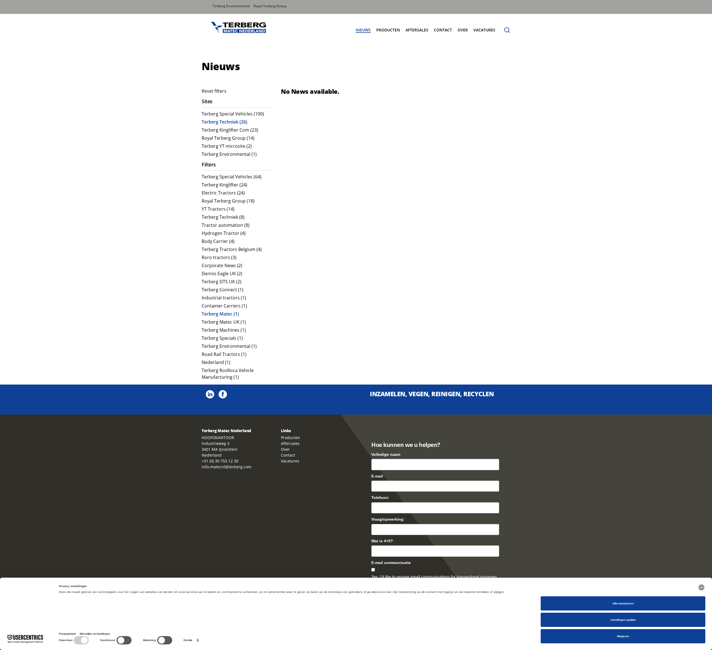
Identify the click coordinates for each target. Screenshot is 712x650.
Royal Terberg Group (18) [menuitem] (228, 201)
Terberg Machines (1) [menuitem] (224, 330)
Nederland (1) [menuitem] (216, 362)
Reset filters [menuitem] (214, 91)
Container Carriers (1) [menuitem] (224, 306)
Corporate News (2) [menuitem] (222, 265)
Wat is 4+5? (382, 541)
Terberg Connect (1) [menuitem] (222, 290)
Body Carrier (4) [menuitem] (218, 241)
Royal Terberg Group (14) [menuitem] (228, 138)
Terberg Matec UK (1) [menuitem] (224, 322)
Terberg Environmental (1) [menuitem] (229, 154)
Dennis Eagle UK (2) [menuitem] (222, 273)
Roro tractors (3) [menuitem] (219, 257)
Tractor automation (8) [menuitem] (225, 225)
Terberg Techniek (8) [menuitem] (223, 217)
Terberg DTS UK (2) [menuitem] (221, 282)
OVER (463, 30)
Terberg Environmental (231, 6)
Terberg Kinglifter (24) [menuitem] (224, 185)
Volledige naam (385, 454)
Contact (443, 30)
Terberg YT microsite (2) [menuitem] (227, 146)
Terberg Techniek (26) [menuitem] (224, 122)
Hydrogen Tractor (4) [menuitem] (224, 233)
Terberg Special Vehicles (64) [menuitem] (231, 177)
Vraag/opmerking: (388, 519)
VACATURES (484, 30)
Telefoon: (380, 497)
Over (285, 449)
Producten (290, 437)
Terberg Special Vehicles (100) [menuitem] (233, 114)
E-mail (377, 476)
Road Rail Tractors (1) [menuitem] (224, 354)
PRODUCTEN (388, 30)
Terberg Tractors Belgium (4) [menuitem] (232, 249)
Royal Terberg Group (270, 6)
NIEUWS (363, 30)
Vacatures (290, 461)
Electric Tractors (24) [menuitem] (223, 193)
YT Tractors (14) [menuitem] (218, 209)
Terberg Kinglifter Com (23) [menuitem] (230, 130)
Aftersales (417, 30)
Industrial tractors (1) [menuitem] (224, 298)
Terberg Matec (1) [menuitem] (220, 314)
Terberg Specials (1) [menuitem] (222, 338)
